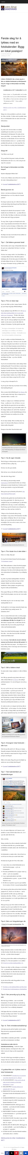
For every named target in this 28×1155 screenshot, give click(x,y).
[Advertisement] (14, 24)
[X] (11, 1153)
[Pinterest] (16, 1153)
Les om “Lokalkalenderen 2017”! (12, 184)
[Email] (21, 1153)
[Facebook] (7, 1153)
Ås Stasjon (15, 679)
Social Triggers (14, 1147)
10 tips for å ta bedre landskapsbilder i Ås (13, 963)
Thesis (22, 1147)
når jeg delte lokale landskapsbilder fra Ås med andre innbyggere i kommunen (13, 313)
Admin (14, 1149)
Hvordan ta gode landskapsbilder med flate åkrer (15, 987)
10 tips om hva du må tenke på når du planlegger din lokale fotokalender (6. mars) (14, 1082)
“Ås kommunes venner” (7, 561)
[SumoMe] (25, 1153)
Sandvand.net (4, 483)
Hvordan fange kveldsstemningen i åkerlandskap (15, 989)
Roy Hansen (22, 392)
